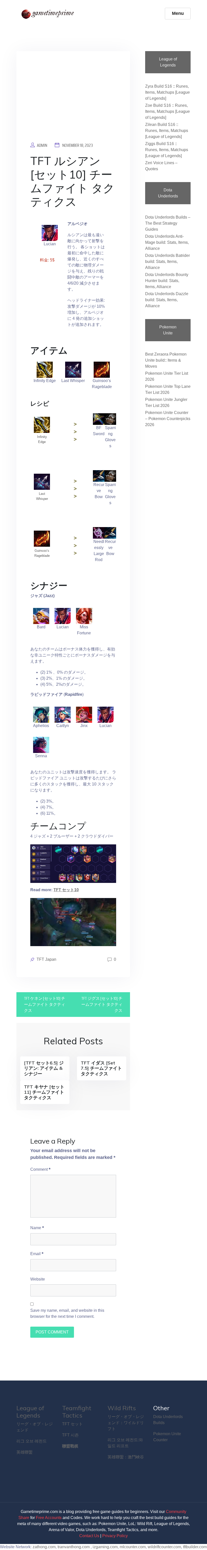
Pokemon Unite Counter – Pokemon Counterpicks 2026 (167, 418)
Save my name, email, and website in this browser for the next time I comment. (67, 1313)
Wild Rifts (122, 1408)
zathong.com (44, 1547)
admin (42, 145)
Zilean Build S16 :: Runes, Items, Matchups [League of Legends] (166, 130)
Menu (178, 13)
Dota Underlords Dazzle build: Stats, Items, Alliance (166, 300)
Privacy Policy (115, 1536)
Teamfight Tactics (76, 1411)
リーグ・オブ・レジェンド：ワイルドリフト (126, 1423)
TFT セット (72, 1424)
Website (37, 1279)
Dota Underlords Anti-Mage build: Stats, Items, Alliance (167, 242)
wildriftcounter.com (164, 1547)
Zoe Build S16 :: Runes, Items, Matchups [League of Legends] (167, 111)
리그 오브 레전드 (31, 1441)
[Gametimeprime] (48, 13)
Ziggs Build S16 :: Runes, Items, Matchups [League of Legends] (166, 150)
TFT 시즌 (70, 1435)
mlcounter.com (133, 1547)
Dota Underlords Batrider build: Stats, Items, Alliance (167, 261)
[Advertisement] (73, 100)
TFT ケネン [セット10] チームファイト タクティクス (44, 1004)
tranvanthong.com (74, 1547)
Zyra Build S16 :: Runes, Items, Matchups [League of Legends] (167, 92)
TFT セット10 (66, 890)
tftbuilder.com (195, 1547)
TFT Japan (46, 959)
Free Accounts (49, 1517)
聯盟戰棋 (70, 1446)
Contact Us (89, 1536)
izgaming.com (105, 1547)
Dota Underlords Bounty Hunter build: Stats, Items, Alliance (166, 280)
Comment (40, 1169)
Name (37, 1227)
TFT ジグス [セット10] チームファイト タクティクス (101, 1004)
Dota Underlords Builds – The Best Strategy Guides (167, 223)
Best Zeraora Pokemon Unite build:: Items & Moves (166, 360)
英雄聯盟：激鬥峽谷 (126, 1457)
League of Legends (30, 1411)
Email (36, 1253)
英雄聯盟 (24, 1452)
